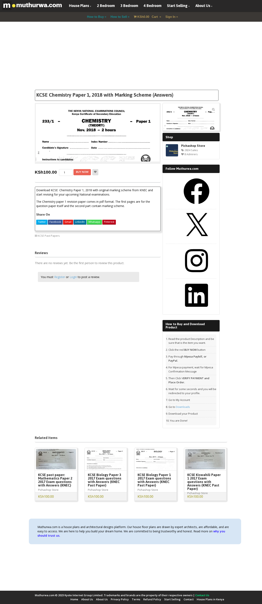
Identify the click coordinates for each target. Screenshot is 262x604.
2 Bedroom (106, 5)
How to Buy (95, 16)
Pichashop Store (193, 145)
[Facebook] (196, 205)
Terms (136, 599)
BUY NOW (82, 172)
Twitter (42, 222)
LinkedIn (80, 222)
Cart (148, 16)
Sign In (170, 16)
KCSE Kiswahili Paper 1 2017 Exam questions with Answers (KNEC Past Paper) (204, 482)
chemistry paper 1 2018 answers (120, 241)
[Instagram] (196, 275)
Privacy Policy (120, 599)
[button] (213, 109)
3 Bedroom (129, 5)
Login (73, 277)
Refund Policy (152, 599)
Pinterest (109, 222)
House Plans (79, 5)
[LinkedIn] (196, 309)
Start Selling (177, 5)
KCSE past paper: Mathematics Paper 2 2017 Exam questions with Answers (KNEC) (55, 480)
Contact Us (202, 595)
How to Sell (119, 16)
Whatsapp (94, 222)
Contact (189, 599)
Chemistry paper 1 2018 (115, 235)
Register (59, 277)
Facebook (55, 222)
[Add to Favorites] (95, 172)
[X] (196, 240)
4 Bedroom (152, 5)
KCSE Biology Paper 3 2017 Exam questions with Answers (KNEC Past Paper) (104, 480)
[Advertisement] (131, 61)
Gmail (68, 222)
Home (74, 599)
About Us (202, 5)
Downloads (183, 407)
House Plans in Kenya (210, 599)
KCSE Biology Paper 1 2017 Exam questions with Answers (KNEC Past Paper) (154, 480)
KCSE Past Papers (49, 236)
